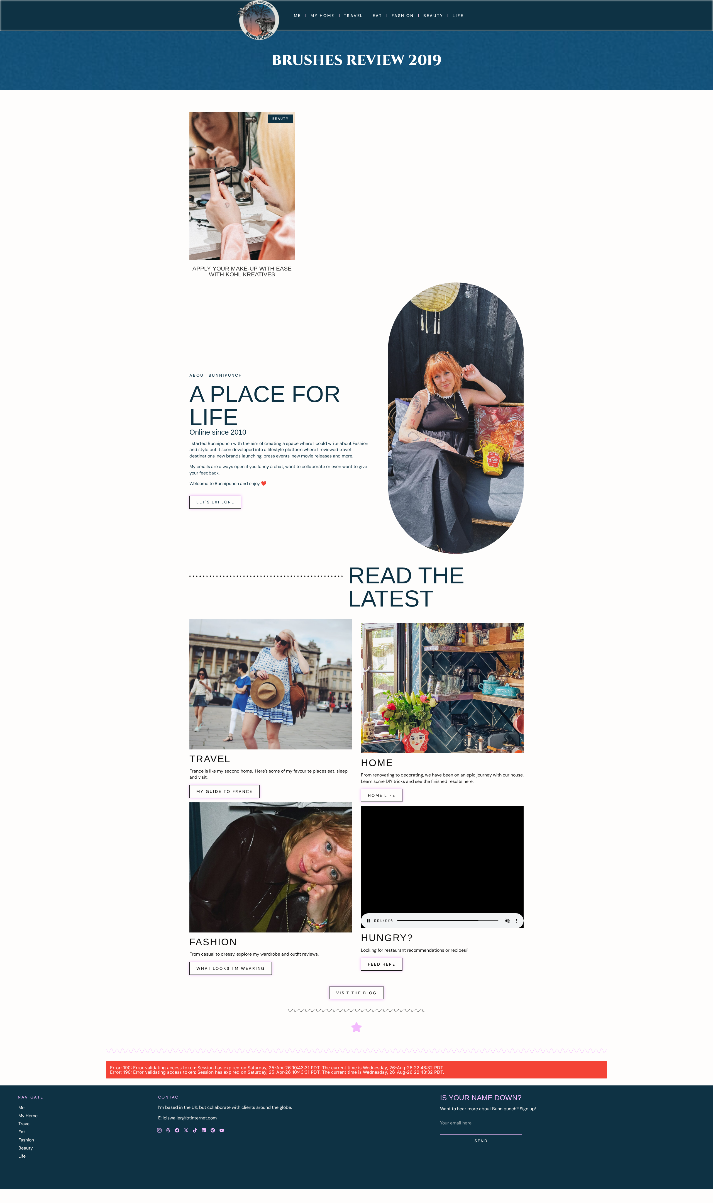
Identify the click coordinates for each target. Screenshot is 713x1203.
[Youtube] (221, 1130)
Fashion (403, 15)
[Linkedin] (203, 1130)
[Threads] (168, 1130)
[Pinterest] (212, 1130)
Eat (377, 15)
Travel (353, 15)
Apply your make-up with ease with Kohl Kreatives (242, 271)
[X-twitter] (186, 1130)
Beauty (433, 15)
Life (458, 15)
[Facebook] (177, 1130)
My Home (322, 15)
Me (297, 15)
